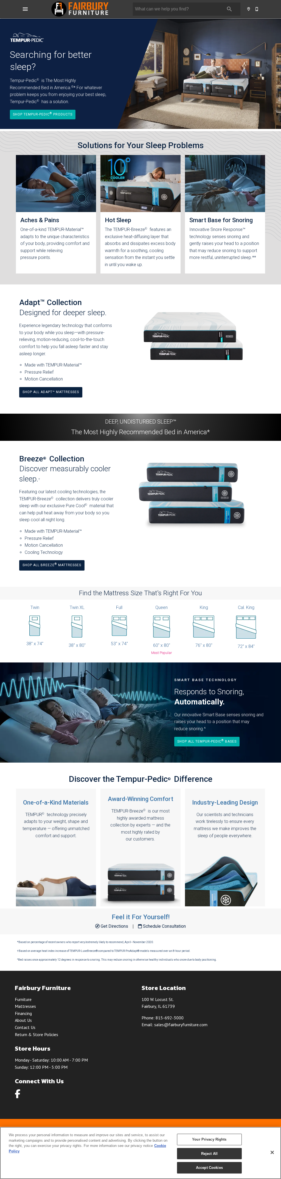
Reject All (209, 1154)
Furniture (23, 999)
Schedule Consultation (164, 926)
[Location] (248, 9)
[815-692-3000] (257, 9)
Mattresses (25, 1006)
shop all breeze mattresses (52, 564)
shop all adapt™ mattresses (51, 392)
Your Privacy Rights (209, 1139)
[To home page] (79, 9)
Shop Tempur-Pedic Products (42, 114)
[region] (140, 1153)
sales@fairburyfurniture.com (180, 1024)
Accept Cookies (209, 1168)
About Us (23, 1020)
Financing (23, 1013)
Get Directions (114, 926)
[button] (25, 9)
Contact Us (25, 1027)
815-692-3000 (170, 1017)
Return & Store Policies (36, 1034)
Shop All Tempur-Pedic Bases (207, 741)
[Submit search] (229, 9)
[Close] (272, 1152)
